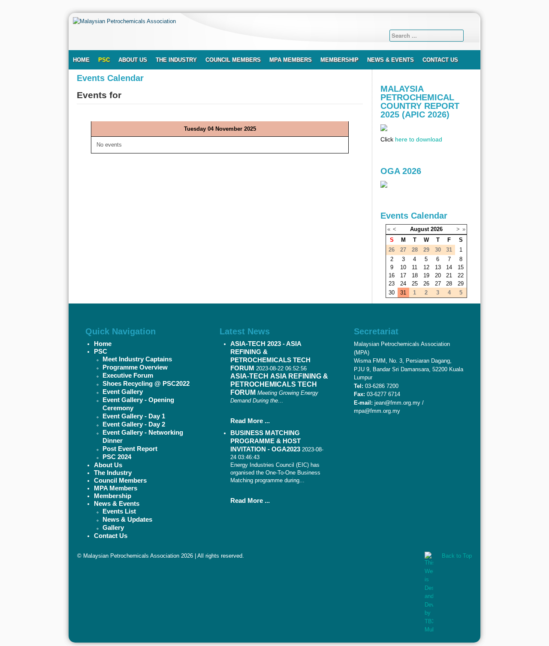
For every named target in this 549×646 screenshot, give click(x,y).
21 (449, 275)
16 (392, 275)
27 (438, 283)
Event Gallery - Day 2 (134, 424)
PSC (104, 60)
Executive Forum (128, 375)
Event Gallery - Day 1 (134, 416)
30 (392, 292)
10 (403, 267)
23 (392, 283)
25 (415, 283)
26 (426, 283)
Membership (339, 60)
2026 (437, 229)
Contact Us (440, 60)
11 (414, 267)
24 (403, 283)
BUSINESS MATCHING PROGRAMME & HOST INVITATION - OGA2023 (265, 441)
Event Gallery (123, 391)
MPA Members (290, 60)
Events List (119, 511)
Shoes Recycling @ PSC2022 (146, 383)
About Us (132, 60)
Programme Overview (135, 367)
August (419, 229)
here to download (418, 139)
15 (461, 267)
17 (403, 275)
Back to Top (457, 556)
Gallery (113, 527)
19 (426, 275)
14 (449, 267)
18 (415, 275)
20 (438, 275)
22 (461, 275)
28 (449, 283)
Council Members (233, 60)
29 (461, 283)
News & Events (390, 60)
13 (438, 267)
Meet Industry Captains (137, 359)
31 (403, 292)
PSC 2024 (117, 456)
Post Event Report (130, 448)
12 (426, 267)
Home (81, 60)
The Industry (176, 60)
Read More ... (250, 420)
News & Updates (127, 519)
